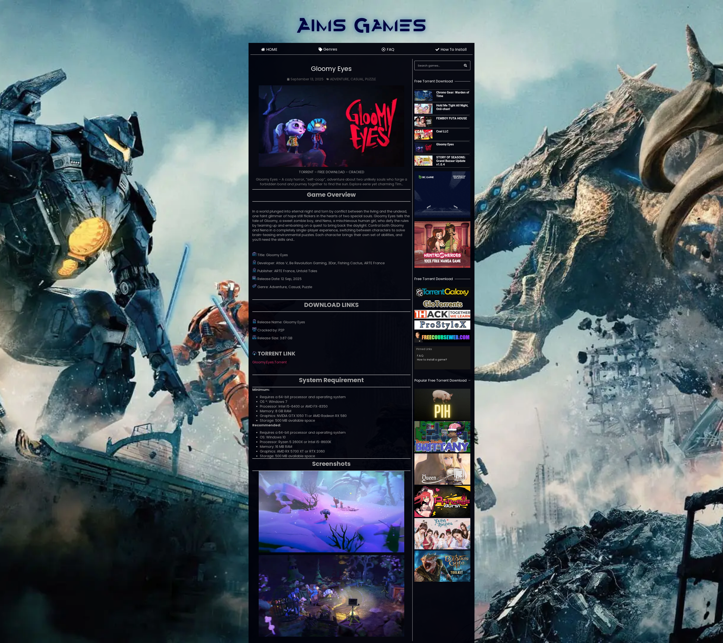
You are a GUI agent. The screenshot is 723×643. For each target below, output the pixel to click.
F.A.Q (420, 356)
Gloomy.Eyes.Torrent (269, 362)
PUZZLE (370, 79)
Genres (330, 49)
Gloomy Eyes (445, 144)
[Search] (465, 65)
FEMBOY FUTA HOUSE (451, 118)
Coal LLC (442, 131)
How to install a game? (432, 359)
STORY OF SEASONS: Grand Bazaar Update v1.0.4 (451, 161)
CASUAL (357, 79)
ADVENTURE (339, 79)
